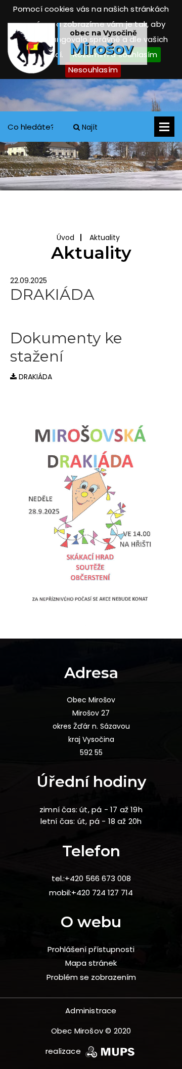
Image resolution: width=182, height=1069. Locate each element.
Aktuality (104, 237)
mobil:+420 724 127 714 (91, 892)
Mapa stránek (91, 963)
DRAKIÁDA (34, 377)
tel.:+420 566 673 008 (91, 878)
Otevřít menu (164, 126)
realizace (64, 1051)
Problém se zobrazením (91, 977)
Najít (89, 127)
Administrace (90, 1010)
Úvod (65, 237)
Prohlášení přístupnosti (91, 949)
